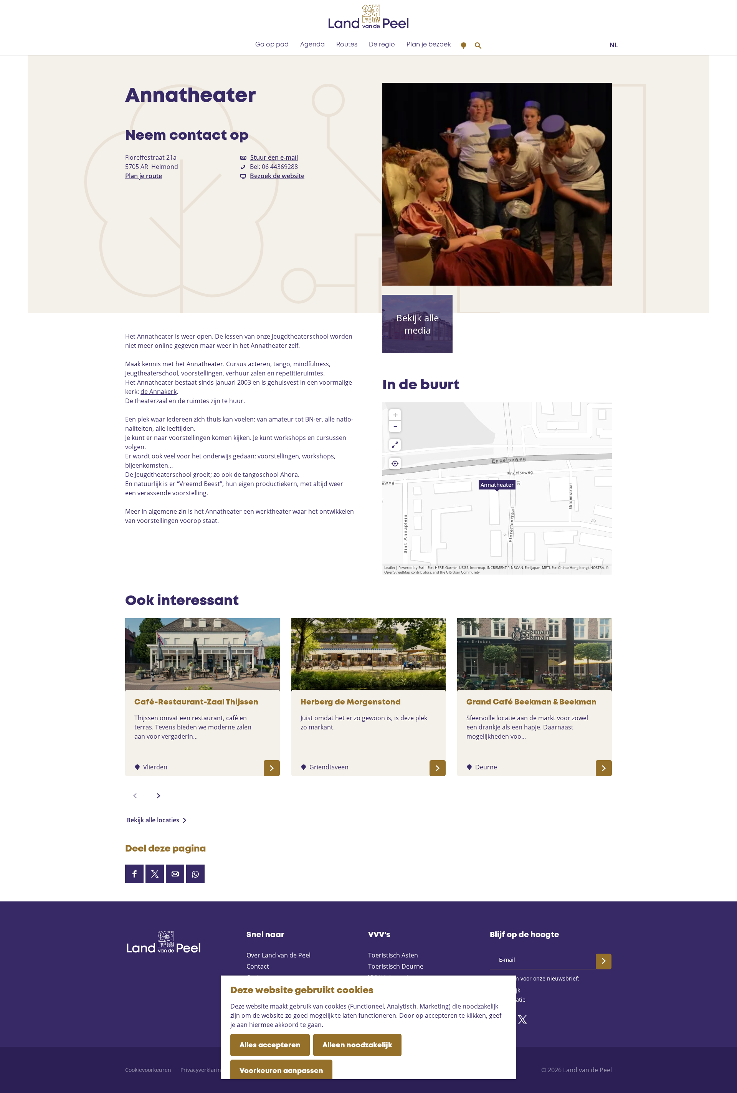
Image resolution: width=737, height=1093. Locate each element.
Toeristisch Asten (393, 955)
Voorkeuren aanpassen (281, 1071)
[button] (497, 488)
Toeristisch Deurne (395, 966)
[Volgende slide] (158, 795)
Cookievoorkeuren (148, 1069)
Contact (257, 966)
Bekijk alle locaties (152, 820)
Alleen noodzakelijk (357, 1045)
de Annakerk (158, 391)
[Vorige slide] (135, 795)
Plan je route (143, 176)
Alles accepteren (270, 1045)
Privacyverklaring (202, 1069)
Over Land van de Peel (278, 955)
